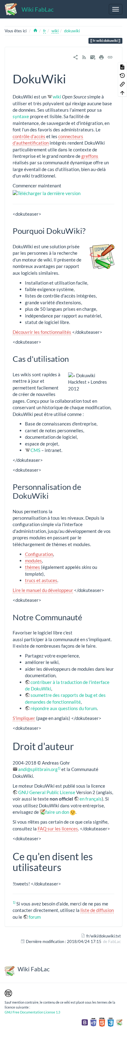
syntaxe (21, 116)
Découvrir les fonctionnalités (42, 332)
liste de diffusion (97, 910)
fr (44, 30)
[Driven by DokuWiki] (119, 1021)
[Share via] (75, 56)
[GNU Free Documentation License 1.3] (8, 992)
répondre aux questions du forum (64, 708)
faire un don (57, 812)
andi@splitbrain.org (38, 769)
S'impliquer (24, 718)
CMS (35, 450)
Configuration (39, 554)
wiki (55, 30)
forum (35, 917)
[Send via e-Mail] (93, 56)
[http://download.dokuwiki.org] (46, 192)
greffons (89, 156)
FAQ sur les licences (58, 828)
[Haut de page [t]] (122, 92)
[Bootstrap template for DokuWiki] (85, 1021)
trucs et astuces (41, 580)
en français (91, 798)
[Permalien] (110, 56)
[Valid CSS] (111, 1021)
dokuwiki (72, 30)
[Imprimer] (101, 56)
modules (33, 560)
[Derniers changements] (84, 56)
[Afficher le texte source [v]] (122, 66)
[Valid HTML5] (102, 1021)
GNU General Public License (46, 792)
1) (59, 768)
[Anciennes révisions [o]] (122, 75)
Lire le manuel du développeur (43, 590)
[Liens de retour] (122, 84)
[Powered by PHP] (93, 1021)
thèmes (32, 567)
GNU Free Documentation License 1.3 (32, 1012)
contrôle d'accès (29, 136)
